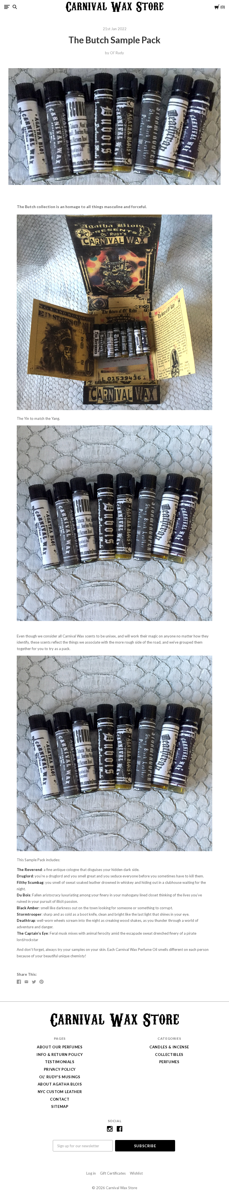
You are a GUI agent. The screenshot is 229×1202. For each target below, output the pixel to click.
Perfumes (169, 1062)
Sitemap (59, 1106)
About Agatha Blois (60, 1084)
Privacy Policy (60, 1069)
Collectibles (169, 1054)
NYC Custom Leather (60, 1091)
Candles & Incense (169, 1047)
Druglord (25, 876)
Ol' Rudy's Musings (59, 1077)
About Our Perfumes (60, 1047)
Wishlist (136, 1173)
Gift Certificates (113, 1173)
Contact (60, 1099)
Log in (91, 1173)
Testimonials (60, 1062)
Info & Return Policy (60, 1054)
